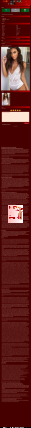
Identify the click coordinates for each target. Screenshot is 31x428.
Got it (24, 427)
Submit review (27, 123)
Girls (11, 1)
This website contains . (12, 212)
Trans (11, 3)
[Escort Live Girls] (4, 1)
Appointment (25, 11)
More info (27, 427)
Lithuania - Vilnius (6, 19)
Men (17, 1)
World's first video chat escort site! (17, 210)
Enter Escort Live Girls (12, 218)
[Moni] (15, 68)
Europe (3, 21)
